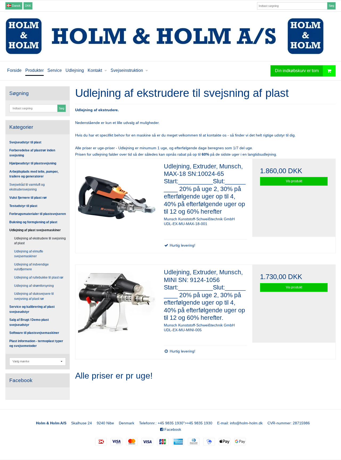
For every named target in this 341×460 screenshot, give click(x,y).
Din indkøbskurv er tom (297, 70)
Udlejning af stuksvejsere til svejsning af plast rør (34, 296)
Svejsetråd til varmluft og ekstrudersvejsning (27, 187)
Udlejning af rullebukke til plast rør (38, 277)
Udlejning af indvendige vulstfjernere (31, 267)
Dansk (16, 5)
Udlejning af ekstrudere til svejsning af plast (40, 241)
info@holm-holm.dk (246, 423)
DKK (28, 5)
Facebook (172, 429)
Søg (331, 5)
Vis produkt (294, 181)
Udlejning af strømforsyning (34, 286)
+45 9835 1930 (170, 423)
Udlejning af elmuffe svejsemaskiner (28, 254)
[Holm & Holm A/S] (170, 36)
